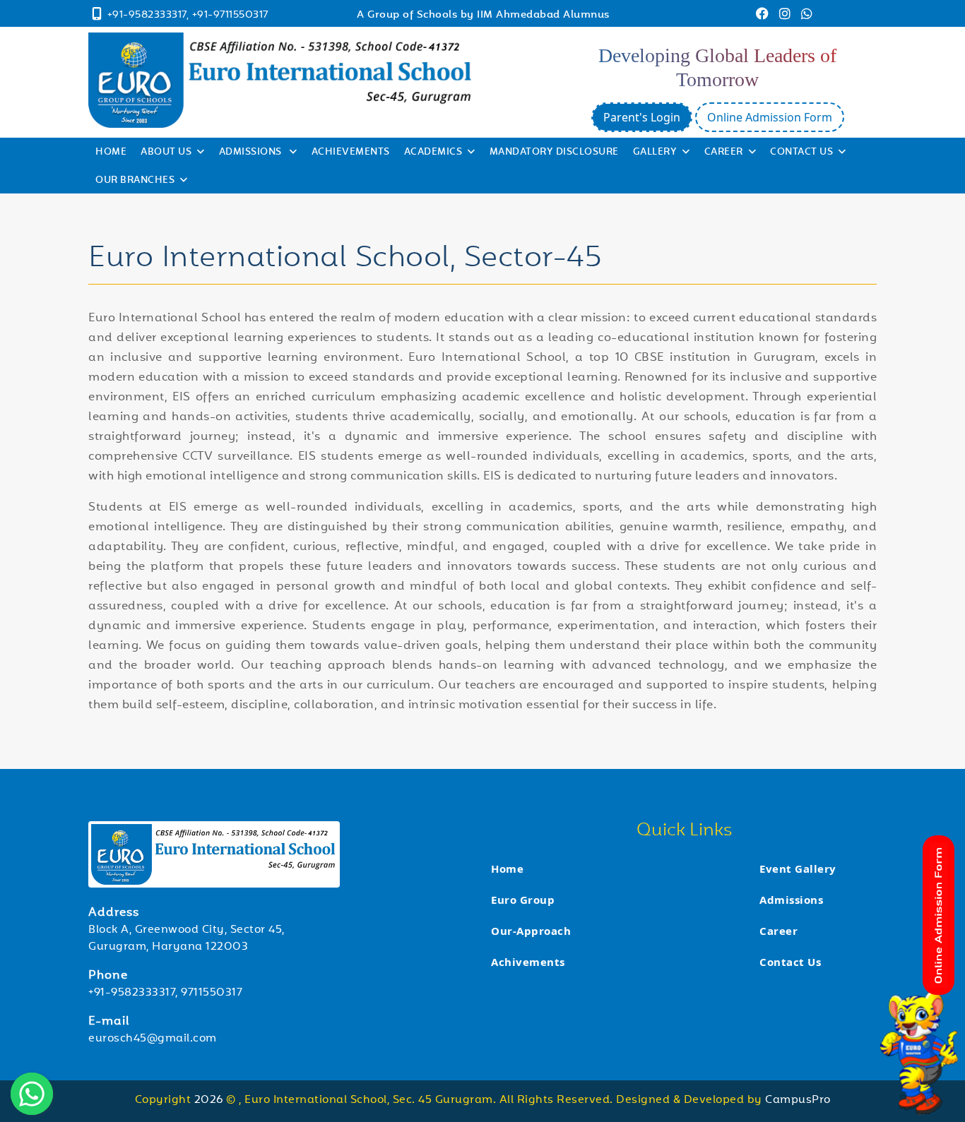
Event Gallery (797, 868)
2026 (210, 1100)
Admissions (252, 152)
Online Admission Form (769, 117)
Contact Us (801, 152)
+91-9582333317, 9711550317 (165, 993)
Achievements (351, 152)
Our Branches (134, 181)
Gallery (655, 152)
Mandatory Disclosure (554, 152)
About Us (166, 152)
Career (723, 152)
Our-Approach (531, 931)
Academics (433, 152)
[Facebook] (764, 15)
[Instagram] (787, 15)
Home (110, 152)
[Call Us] (97, 15)
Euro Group (523, 900)
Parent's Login (641, 117)
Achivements (528, 962)
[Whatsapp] (807, 15)
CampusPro (798, 1100)
